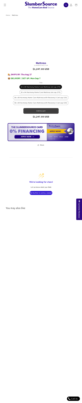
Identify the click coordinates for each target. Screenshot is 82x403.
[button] (4, 5)
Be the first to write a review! (41, 193)
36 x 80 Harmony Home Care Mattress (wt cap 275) (41, 87)
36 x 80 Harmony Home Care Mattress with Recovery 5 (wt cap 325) (40, 97)
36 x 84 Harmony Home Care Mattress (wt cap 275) (41, 92)
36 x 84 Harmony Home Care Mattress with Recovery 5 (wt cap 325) (40, 103)
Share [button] (42, 145)
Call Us (74, 398)
